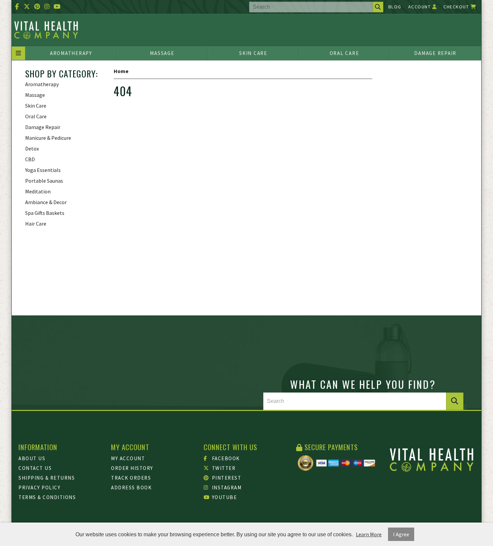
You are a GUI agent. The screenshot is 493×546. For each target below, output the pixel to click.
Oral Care (344, 53)
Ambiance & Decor (46, 202)
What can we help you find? (363, 384)
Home (121, 71)
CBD (30, 159)
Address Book (131, 487)
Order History (132, 468)
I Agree (401, 534)
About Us (31, 458)
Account (420, 7)
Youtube (223, 497)
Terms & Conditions (47, 497)
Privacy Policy (39, 487)
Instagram (225, 487)
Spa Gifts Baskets (44, 212)
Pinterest (225, 478)
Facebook (225, 458)
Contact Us (35, 468)
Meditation (38, 191)
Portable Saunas (44, 180)
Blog (394, 7)
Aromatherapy (71, 53)
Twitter (222, 468)
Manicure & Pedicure (48, 137)
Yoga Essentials (43, 170)
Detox (32, 148)
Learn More (369, 534)
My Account (128, 458)
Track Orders (131, 478)
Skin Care (253, 53)
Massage (162, 53)
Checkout (457, 7)
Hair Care (35, 223)
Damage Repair (435, 53)
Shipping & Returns (46, 478)
